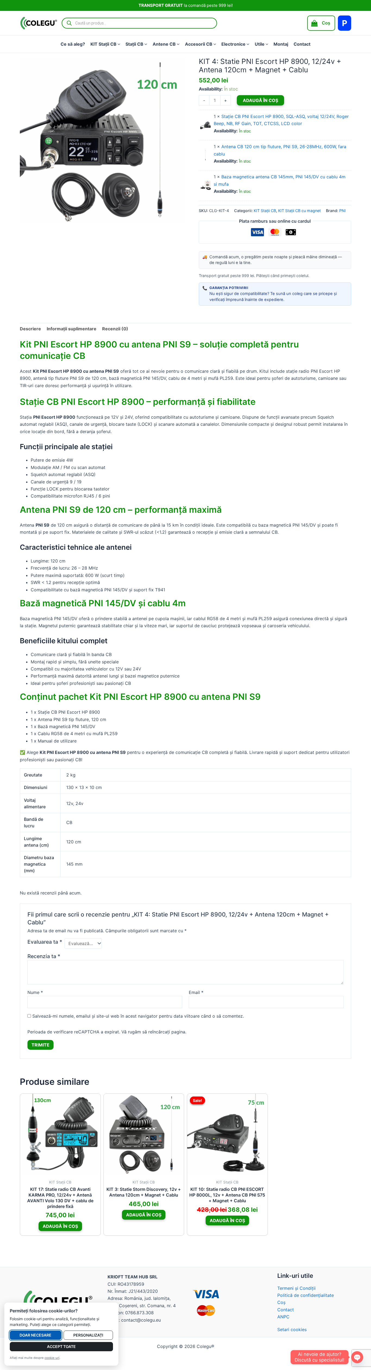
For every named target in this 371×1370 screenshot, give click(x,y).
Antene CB (164, 44)
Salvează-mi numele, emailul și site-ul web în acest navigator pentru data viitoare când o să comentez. (138, 1016)
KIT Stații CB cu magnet (299, 210)
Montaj (280, 44)
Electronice (233, 44)
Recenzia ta (43, 956)
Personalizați (88, 1335)
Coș (281, 1302)
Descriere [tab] (30, 328)
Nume (35, 992)
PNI (342, 210)
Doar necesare (35, 1335)
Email (196, 992)
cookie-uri (52, 1358)
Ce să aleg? (73, 44)
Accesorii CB (198, 44)
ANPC (283, 1316)
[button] (118, 44)
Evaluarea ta (44, 942)
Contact (302, 44)
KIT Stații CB (103, 44)
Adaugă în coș (260, 100)
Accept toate (61, 1346)
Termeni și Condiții (296, 1288)
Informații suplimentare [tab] (71, 328)
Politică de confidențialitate (305, 1295)
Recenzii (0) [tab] (115, 328)
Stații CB (134, 44)
